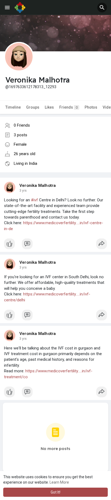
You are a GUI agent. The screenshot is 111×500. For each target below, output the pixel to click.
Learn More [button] (59, 482)
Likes (49, 107)
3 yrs (23, 190)
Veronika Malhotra (37, 185)
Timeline (13, 107)
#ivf (34, 200)
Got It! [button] (55, 492)
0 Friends (22, 125)
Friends (68, 107)
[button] (102, 7)
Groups (32, 107)
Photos (91, 107)
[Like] (55, 245)
